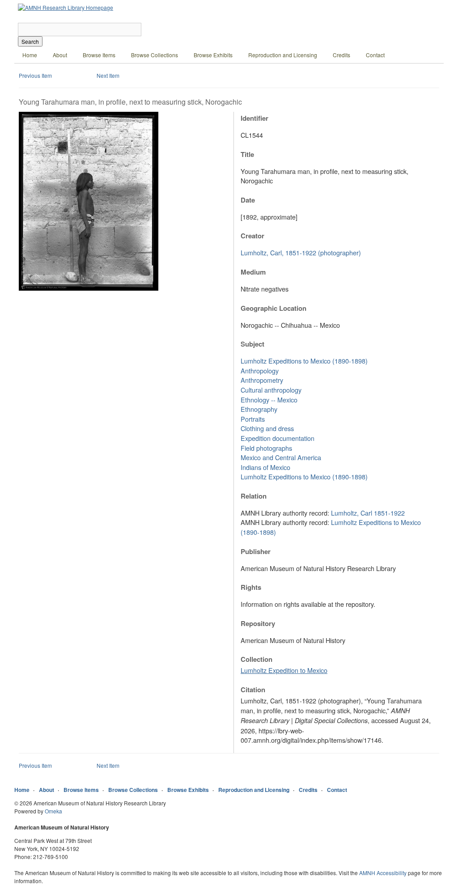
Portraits (253, 418)
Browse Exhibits (213, 55)
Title (247, 154)
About (60, 55)
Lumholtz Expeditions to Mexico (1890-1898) (304, 360)
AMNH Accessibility (383, 872)
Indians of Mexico (265, 467)
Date (248, 200)
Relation (254, 496)
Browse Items (99, 55)
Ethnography (259, 409)
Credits (341, 55)
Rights (251, 587)
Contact (375, 55)
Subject (252, 344)
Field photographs (266, 448)
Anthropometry (262, 380)
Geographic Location (273, 308)
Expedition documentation (277, 438)
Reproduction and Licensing (282, 55)
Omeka (53, 811)
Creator (252, 236)
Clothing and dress (267, 428)
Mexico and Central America (281, 457)
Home (29, 55)
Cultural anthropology (271, 389)
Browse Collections (154, 55)
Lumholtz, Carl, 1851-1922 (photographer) (301, 252)
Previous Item (35, 75)
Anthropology (260, 370)
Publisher (256, 551)
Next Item (108, 75)
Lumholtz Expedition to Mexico (284, 670)
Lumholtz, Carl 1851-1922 (368, 512)
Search (30, 41)
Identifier (254, 118)
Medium (253, 272)
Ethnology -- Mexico (269, 399)
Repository (258, 623)
